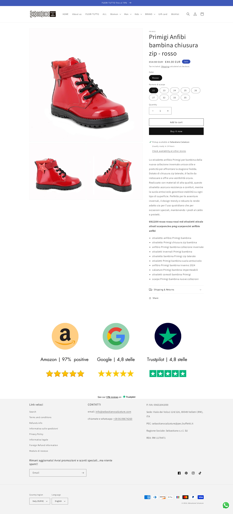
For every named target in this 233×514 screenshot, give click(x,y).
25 (185, 90)
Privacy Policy (36, 434)
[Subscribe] (82, 473)
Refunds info (35, 423)
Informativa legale (38, 439)
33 (174, 97)
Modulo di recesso (38, 450)
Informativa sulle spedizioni (43, 428)
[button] (115, 14)
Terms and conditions (40, 417)
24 (174, 90)
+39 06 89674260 (122, 418)
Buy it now (176, 131)
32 (164, 97)
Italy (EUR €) (38, 501)
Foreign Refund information (43, 445)
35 (185, 97)
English (58, 501)
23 (164, 90)
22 (153, 90)
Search (32, 411)
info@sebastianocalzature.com (113, 411)
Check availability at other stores (169, 151)
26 (195, 90)
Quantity (153, 104)
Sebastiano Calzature (196, 503)
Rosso (155, 77)
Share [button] (156, 298)
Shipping (165, 66)
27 (153, 97)
